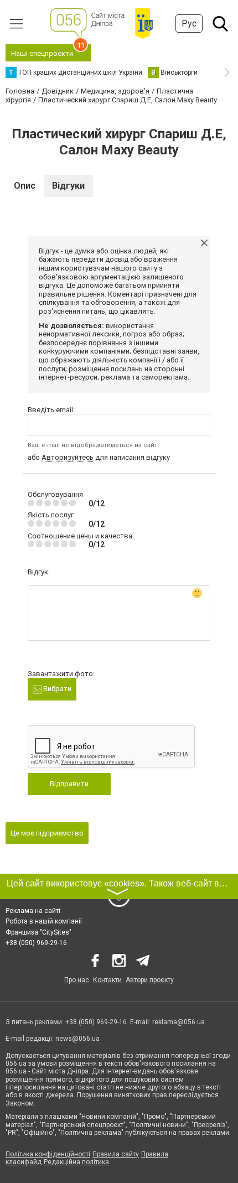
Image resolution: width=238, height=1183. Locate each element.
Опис (24, 185)
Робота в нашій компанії (44, 921)
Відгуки (68, 185)
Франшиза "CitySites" (38, 932)
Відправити (69, 784)
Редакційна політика (76, 1162)
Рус (189, 23)
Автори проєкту (150, 980)
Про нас (76, 980)
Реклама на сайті (33, 911)
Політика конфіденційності (48, 1154)
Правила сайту (115, 1154)
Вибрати (56, 688)
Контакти (107, 980)
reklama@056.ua (178, 1022)
